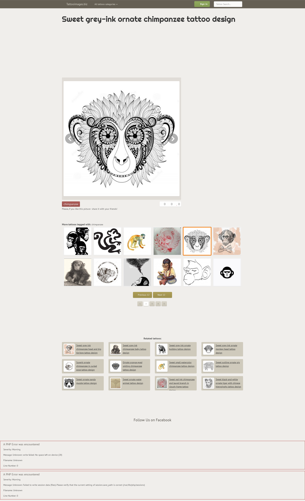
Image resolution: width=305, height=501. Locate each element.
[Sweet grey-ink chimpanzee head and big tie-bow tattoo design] (173, 138)
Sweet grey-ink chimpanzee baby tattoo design (134, 349)
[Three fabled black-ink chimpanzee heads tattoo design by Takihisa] (77, 241)
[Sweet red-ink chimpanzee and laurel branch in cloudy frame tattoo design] (70, 138)
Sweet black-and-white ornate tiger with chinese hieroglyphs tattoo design (228, 383)
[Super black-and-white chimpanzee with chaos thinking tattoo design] (137, 272)
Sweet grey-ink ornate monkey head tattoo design (226, 349)
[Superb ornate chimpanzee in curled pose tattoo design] (107, 272)
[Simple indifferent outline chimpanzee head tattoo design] (197, 272)
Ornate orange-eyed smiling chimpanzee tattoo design (132, 366)
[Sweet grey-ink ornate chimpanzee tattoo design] (197, 241)
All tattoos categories (105, 4)
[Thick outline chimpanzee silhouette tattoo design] (107, 241)
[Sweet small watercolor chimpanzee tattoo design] (137, 241)
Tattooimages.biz (76, 4)
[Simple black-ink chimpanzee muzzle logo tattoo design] (227, 272)
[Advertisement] (139, 50)
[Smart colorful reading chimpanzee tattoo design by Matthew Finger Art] (167, 272)
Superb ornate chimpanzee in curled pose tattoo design (86, 366)
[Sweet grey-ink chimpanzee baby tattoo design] (77, 272)
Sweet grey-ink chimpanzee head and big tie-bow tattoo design (88, 349)
